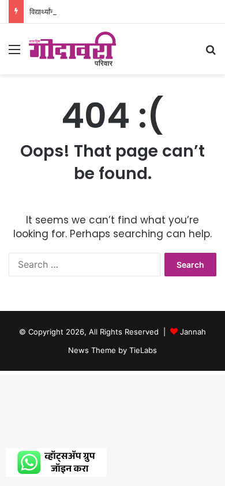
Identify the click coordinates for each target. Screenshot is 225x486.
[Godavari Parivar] (72, 49)
